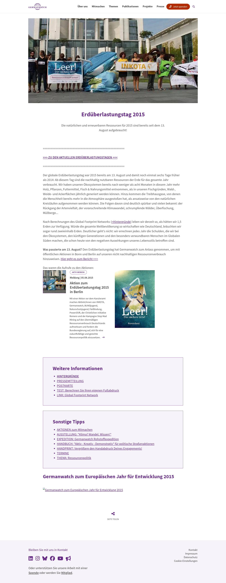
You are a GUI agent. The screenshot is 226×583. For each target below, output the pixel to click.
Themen (113, 6)
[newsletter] (68, 559)
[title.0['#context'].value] (54, 281)
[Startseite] (38, 6)
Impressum (191, 553)
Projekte (147, 6)
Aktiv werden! (78, 272)
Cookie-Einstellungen (185, 560)
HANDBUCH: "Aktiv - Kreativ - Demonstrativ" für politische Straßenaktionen (105, 444)
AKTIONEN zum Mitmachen (74, 430)
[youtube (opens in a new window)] (60, 559)
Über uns (83, 6)
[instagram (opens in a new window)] (37, 559)
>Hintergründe (121, 222)
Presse (160, 6)
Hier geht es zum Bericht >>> (79, 259)
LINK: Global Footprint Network (77, 395)
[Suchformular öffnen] (193, 6)
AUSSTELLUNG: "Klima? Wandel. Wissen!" (84, 434)
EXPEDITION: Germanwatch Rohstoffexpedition (88, 439)
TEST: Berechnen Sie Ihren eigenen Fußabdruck (88, 390)
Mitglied (66, 573)
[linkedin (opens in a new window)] (31, 559)
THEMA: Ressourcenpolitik (74, 458)
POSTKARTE (65, 386)
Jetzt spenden (180, 6)
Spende (34, 573)
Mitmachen (98, 6)
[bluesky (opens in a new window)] (44, 559)
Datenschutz (190, 557)
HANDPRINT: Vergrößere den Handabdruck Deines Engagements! (99, 448)
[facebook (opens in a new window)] (52, 559)
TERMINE (63, 453)
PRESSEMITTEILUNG (70, 381)
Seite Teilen (113, 519)
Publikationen (130, 6)
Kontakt (193, 549)
